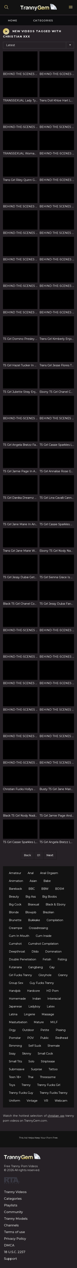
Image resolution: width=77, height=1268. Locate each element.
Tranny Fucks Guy (21, 1093)
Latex (50, 1006)
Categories (43, 20)
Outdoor (28, 1030)
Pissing (61, 1030)
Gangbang (35, 967)
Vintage (32, 1100)
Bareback (15, 889)
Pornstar (15, 1038)
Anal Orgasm (49, 873)
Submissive (16, 1069)
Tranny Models (16, 1219)
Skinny (26, 1053)
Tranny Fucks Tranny (54, 1093)
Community (13, 1212)
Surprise (36, 1069)
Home (12, 20)
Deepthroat (17, 951)
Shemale (54, 1045)
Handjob (15, 991)
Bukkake (34, 920)
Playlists (10, 1205)
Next (49, 855)
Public (44, 1038)
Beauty (14, 896)
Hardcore (33, 991)
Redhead (61, 1038)
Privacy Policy (15, 1239)
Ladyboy (34, 1006)
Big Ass (30, 896)
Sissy (12, 1053)
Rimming (15, 1045)
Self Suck (34, 1045)
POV (30, 1038)
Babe (47, 881)
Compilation (55, 920)
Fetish (47, 959)
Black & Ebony (56, 904)
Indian (36, 998)
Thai (30, 1077)
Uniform (14, 1100)
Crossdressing (38, 928)
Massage (48, 1014)
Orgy (12, 1030)
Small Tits (15, 1061)
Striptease (48, 1061)
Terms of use (14, 1232)
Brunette (15, 920)
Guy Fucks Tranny (42, 983)
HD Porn (52, 991)
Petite (44, 1030)
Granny (63, 975)
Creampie (15, 928)
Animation (16, 881)
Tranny (26, 1085)
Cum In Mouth (19, 936)
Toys (12, 1085)
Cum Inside (44, 936)
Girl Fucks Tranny (20, 975)
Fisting (62, 959)
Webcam (61, 1100)
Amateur (15, 873)
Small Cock (45, 1053)
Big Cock (15, 904)
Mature (39, 1022)
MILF (54, 1022)
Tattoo (53, 1069)
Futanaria (15, 967)
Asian (33, 881)
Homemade (17, 998)
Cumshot (15, 943)
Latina (13, 1014)
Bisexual (33, 904)
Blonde (14, 912)
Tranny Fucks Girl (48, 1085)
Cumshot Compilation (43, 943)
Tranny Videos (15, 1192)
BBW (45, 889)
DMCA (9, 1245)
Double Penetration (22, 959)
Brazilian (48, 912)
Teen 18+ (15, 1077)
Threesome (48, 1077)
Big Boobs (49, 896)
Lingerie (29, 1014)
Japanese (15, 1006)
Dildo (35, 951)
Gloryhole (45, 975)
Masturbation (18, 1022)
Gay (52, 967)
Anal (31, 873)
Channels (11, 1225)
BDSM (59, 889)
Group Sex (16, 983)
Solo (31, 1061)
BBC (31, 889)
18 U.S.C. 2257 (14, 1252)
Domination (53, 951)
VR (46, 1100)
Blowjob (30, 912)
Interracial (54, 998)
